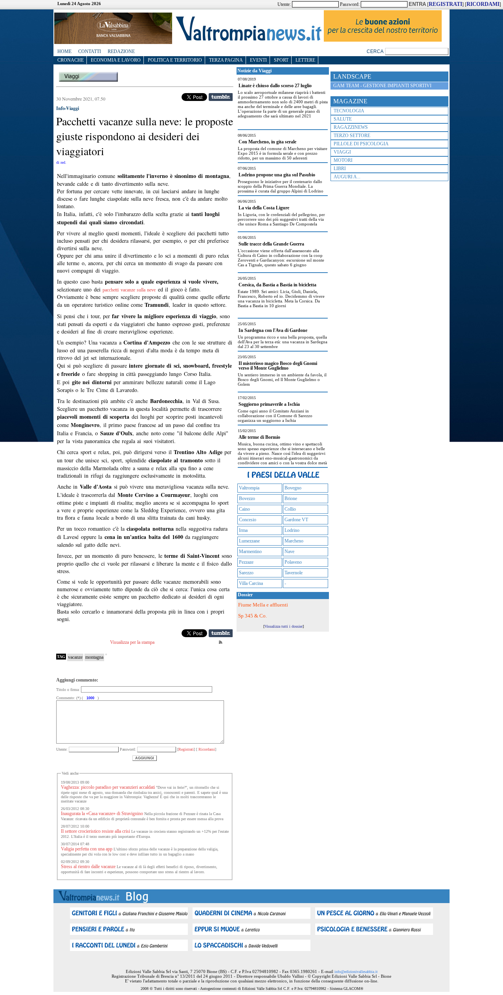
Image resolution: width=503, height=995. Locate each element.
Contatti (89, 51)
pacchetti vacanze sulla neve (129, 290)
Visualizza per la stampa (132, 642)
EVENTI (258, 60)
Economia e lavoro (116, 60)
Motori (343, 160)
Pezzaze (246, 562)
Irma (243, 530)
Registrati (186, 749)
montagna (94, 657)
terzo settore (352, 135)
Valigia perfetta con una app (86, 849)
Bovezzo (247, 498)
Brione (291, 498)
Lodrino (292, 530)
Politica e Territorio (175, 60)
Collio (290, 509)
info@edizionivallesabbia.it (356, 971)
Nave (289, 551)
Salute (343, 119)
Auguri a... (347, 177)
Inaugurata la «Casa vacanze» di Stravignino (102, 813)
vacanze (75, 657)
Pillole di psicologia (361, 144)
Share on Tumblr (221, 97)
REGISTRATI (445, 4)
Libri (340, 168)
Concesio (247, 519)
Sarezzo (246, 572)
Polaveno (293, 562)
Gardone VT (296, 519)
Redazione (121, 51)
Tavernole (294, 572)
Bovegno (293, 488)
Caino (244, 509)
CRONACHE (70, 60)
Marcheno (294, 541)
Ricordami (206, 749)
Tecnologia (349, 111)
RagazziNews (351, 127)
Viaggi (342, 152)
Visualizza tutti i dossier (283, 626)
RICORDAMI (482, 4)
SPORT (281, 60)
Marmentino (250, 551)
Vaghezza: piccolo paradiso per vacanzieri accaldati (108, 787)
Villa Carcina (251, 583)
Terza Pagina (226, 60)
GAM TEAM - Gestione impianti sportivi (382, 85)
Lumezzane (249, 541)
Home (64, 51)
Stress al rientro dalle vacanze (88, 866)
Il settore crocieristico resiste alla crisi (95, 831)
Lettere (305, 60)
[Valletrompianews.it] (248, 40)
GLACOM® (353, 988)
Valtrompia (249, 488)
